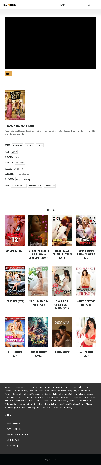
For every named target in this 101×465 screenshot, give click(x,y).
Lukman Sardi (35, 185)
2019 (14, 151)
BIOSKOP (17, 145)
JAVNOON (51, 459)
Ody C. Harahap (23, 179)
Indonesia (20, 162)
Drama (40, 145)
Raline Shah (50, 185)
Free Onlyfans (13, 423)
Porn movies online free (18, 434)
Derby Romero (19, 185)
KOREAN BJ (12, 445)
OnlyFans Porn (14, 428)
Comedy (29, 145)
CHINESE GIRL (14, 440)
